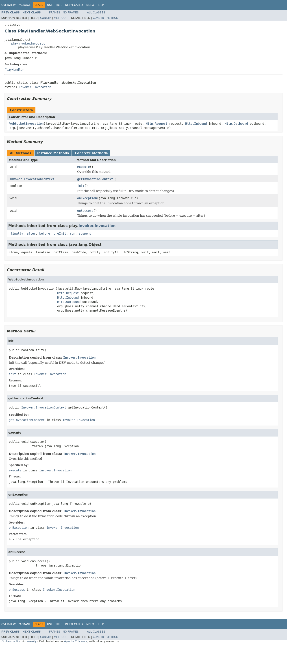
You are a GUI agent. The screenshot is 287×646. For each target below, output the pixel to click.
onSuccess (85, 210)
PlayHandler (14, 69)
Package (24, 4)
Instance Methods (53, 153)
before (44, 233)
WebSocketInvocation (26, 123)
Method (59, 17)
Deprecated (74, 4)
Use (50, 4)
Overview (8, 4)
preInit (60, 233)
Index (89, 4)
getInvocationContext (95, 179)
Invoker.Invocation (35, 87)
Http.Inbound (196, 123)
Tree (58, 4)
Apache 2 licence (75, 641)
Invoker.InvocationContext (31, 179)
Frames (54, 12)
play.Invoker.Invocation (29, 43)
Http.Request (156, 123)
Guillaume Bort (12, 641)
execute (83, 167)
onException (87, 198)
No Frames (71, 12)
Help (100, 4)
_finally (16, 233)
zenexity (31, 641)
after (31, 233)
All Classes (96, 12)
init (80, 186)
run (72, 233)
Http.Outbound (236, 123)
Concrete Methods (91, 153)
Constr (45, 17)
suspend (85, 233)
